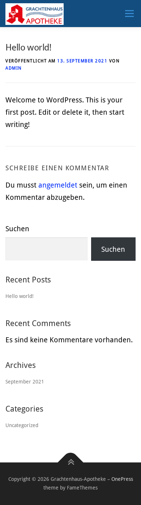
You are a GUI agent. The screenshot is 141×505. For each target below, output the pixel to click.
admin (13, 68)
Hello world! (19, 296)
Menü (129, 13)
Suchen (17, 228)
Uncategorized (21, 425)
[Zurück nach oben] (71, 462)
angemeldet (57, 185)
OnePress (122, 479)
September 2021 (24, 382)
